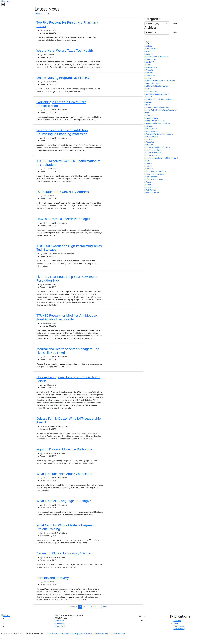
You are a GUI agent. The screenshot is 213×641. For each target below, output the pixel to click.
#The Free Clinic (151, 176)
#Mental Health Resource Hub (157, 123)
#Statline (148, 163)
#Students (148, 168)
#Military (148, 126)
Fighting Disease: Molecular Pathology (64, 449)
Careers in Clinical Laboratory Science (63, 553)
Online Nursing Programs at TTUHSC (63, 77)
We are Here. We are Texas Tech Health (64, 50)
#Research (148, 144)
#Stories (147, 166)
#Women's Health (151, 192)
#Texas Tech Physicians (154, 174)
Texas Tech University (95, 633)
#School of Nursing (152, 152)
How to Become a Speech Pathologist (63, 219)
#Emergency (149, 75)
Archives (150, 27)
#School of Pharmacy (153, 155)
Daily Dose (39, 14)
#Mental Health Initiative (154, 120)
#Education (149, 72)
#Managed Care (151, 118)
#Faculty (147, 88)
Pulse (176, 623)
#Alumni (147, 51)
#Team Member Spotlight (155, 171)
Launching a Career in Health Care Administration (61, 104)
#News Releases (151, 131)
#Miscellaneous (151, 128)
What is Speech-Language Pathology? (63, 501)
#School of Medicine (153, 150)
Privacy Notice (60, 626)
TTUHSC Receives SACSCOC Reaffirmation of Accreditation (68, 163)
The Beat (177, 620)
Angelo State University (115, 633)
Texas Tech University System (72, 633)
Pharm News (179, 626)
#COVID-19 (149, 62)
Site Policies (59, 623)
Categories (152, 19)
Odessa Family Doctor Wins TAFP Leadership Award (68, 420)
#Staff (146, 160)
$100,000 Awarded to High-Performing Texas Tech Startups (69, 248)
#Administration (151, 48)
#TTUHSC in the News (153, 179)
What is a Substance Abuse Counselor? (64, 474)
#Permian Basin (151, 136)
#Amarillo (148, 54)
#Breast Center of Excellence (156, 56)
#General (148, 96)
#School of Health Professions (157, 147)
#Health (147, 104)
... (99, 606)
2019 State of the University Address (62, 192)
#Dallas (147, 64)
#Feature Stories (151, 91)
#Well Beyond (150, 190)
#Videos (147, 184)
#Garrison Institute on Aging (156, 94)
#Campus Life (150, 59)
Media (142, 620)
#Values (147, 182)
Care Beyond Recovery (52, 578)
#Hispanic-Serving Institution (156, 107)
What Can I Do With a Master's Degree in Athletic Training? (65, 527)
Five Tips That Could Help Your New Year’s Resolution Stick (66, 278)
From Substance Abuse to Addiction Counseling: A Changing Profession (62, 132)
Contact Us (59, 621)
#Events (147, 78)
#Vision (147, 187)
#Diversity (148, 70)
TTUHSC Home (53, 633)
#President (149, 139)
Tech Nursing (179, 628)
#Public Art (149, 142)
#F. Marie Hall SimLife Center (156, 86)
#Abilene (148, 46)
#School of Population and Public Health (161, 158)
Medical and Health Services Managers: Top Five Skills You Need (67, 351)
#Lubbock (148, 115)
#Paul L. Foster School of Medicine (158, 134)
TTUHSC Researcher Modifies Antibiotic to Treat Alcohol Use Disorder (66, 317)
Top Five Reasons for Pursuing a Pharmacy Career (67, 24)
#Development (150, 67)
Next (105, 606)
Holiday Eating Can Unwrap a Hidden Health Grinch (68, 379)
